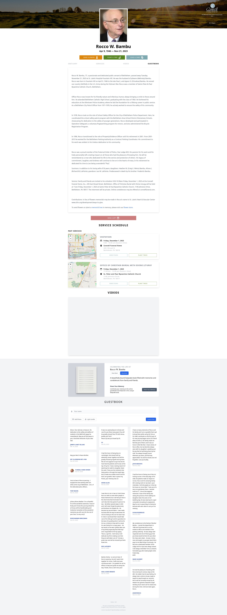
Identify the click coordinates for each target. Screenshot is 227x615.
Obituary (72, 64)
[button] (82, 244)
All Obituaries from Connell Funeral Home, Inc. (212, 15)
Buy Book (124, 373)
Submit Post (150, 419)
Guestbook (153, 64)
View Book (115, 373)
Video (126, 64)
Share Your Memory (149, 389)
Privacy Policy (108, 607)
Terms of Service (118, 607)
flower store (128, 207)
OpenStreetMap (115, 610)
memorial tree (97, 207)
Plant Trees (142, 255)
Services (100, 64)
